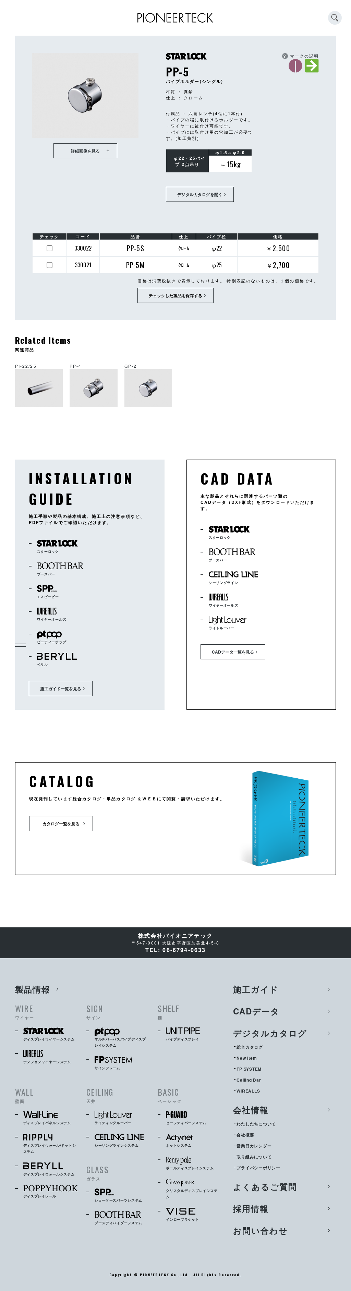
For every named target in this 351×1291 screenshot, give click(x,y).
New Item (247, 1058)
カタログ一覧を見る (61, 823)
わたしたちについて (256, 1124)
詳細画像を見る (85, 151)
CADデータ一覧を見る (233, 652)
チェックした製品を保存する (175, 295)
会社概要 (245, 1135)
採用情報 (251, 1208)
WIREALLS (248, 1091)
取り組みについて (254, 1157)
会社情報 (251, 1110)
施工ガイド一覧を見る (60, 688)
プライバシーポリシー (258, 1168)
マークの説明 (300, 56)
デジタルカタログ (270, 1033)
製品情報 (33, 989)
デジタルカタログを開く (199, 194)
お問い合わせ (260, 1230)
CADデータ (256, 1011)
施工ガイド (256, 989)
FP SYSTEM (249, 1069)
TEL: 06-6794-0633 (175, 950)
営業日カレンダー (254, 1146)
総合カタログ (250, 1047)
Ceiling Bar (249, 1080)
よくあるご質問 (265, 1186)
